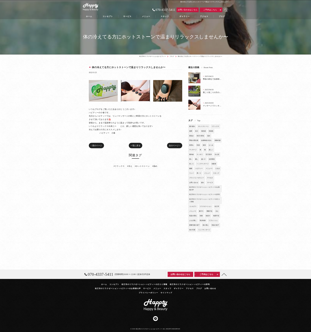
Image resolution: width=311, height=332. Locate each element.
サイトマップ (166, 293)
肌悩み (191, 136)
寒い (190, 159)
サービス (210, 182)
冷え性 (217, 154)
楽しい (211, 150)
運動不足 (209, 211)
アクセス (210, 178)
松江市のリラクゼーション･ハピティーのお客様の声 (204, 188)
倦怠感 (203, 131)
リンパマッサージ (204, 230)
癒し (196, 159)
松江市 (217, 206)
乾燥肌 (211, 131)
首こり (191, 164)
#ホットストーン (142, 166)
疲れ (202, 182)
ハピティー (199, 168)
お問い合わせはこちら (187, 10)
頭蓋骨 (214, 164)
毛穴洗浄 (209, 154)
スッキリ (200, 154)
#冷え (129, 166)
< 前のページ (96, 146)
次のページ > (174, 146)
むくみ (211, 145)
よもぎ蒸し (193, 220)
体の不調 (192, 230)
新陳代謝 (218, 140)
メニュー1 (209, 168)
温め (208, 136)
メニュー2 (192, 211)
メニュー (207, 173)
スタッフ (216, 173)
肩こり (199, 173)
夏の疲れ (192, 126)
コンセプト (193, 206)
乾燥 (198, 145)
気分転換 (203, 220)
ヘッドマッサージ (203, 164)
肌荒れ (191, 145)
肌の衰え (206, 225)
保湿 (204, 145)
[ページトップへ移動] (224, 274)
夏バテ (203, 159)
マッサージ (193, 150)
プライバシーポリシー (196, 178)
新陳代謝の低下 (194, 225)
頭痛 (201, 216)
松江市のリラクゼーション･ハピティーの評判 (204, 194)
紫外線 (191, 154)
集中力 (201, 211)
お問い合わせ (193, 182)
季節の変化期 (193, 140)
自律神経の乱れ (206, 140)
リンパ (191, 173)
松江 (196, 131)
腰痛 (190, 168)
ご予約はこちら (210, 10)
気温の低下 (215, 225)
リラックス (215, 126)
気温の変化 (193, 216)
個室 (190, 131)
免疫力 (208, 216)
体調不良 (216, 216)
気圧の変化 (200, 136)
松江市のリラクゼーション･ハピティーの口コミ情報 (204, 200)
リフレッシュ (213, 220)
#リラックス (119, 166)
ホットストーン (203, 126)
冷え (217, 211)
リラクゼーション (206, 206)
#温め (154, 166)
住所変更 (212, 159)
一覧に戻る (135, 146)
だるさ (218, 168)
